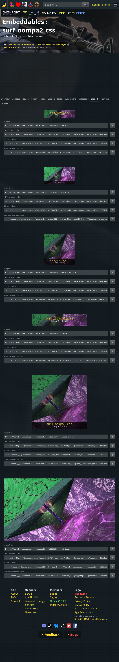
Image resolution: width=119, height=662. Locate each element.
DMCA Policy (82, 604)
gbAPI (28, 593)
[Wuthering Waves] (24, 5)
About (14, 593)
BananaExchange (35, 601)
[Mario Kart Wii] (30, 5)
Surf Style (61, 44)
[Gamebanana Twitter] (62, 625)
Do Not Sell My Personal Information (91, 619)
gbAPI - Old (31, 597)
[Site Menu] (115, 4)
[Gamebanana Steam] (50, 625)
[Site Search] (85, 4)
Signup (106, 4)
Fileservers (31, 612)
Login (53, 593)
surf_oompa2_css (13, 47)
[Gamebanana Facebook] (75, 625)
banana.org (31, 608)
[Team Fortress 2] (37, 5)
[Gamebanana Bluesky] (56, 625)
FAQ (13, 597)
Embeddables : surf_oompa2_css (41, 47)
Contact (15, 601)
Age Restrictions (84, 612)
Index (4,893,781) (60, 604)
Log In (96, 4)
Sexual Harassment (86, 608)
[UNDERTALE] (18, 5)
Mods (38, 44)
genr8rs (29, 604)
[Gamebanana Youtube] (68, 625)
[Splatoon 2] (12, 5)
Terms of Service (84, 597)
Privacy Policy (82, 601)
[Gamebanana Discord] (44, 625)
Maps (48, 44)
